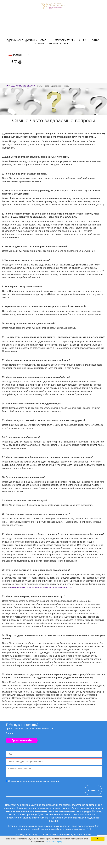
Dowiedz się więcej (53, 842)
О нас (95, 40)
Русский (17, 55)
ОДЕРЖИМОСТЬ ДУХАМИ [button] (21, 40)
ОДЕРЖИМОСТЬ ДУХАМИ (23, 86)
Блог (67, 43)
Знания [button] (54, 43)
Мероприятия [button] (64, 40)
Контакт (40, 43)
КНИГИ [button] (83, 40)
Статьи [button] (45, 40)
